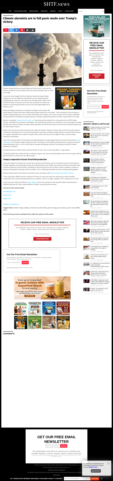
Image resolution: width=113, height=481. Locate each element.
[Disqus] (42, 358)
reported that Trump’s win (25, 120)
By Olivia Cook (100, 182)
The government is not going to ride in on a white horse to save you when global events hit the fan (99, 203)
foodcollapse (69, 11)
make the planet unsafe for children (62, 173)
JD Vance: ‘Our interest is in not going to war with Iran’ (99, 289)
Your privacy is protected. (12, 267)
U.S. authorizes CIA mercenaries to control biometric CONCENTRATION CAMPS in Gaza (100, 265)
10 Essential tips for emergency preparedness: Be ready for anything (99, 248)
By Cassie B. (99, 130)
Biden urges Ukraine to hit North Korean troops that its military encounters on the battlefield (99, 223)
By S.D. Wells (99, 218)
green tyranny (61, 208)
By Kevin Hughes (100, 155)
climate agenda (32, 182)
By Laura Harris (100, 285)
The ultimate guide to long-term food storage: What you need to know (99, 239)
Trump (73, 208)
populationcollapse (20, 11)
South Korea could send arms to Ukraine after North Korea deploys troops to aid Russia (99, 273)
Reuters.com (7, 195)
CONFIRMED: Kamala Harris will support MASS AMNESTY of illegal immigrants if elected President (100, 281)
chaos (60, 11)
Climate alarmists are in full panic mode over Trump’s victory (100, 128)
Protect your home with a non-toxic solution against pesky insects (99, 256)
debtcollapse (33, 11)
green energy (52, 208)
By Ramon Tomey (100, 234)
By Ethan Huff (99, 147)
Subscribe (94, 478)
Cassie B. (15, 26)
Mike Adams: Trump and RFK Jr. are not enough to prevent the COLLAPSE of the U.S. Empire (99, 152)
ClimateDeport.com (9, 191)
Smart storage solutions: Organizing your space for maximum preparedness (97, 160)
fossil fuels (43, 208)
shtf (10, 11)
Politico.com (7, 198)
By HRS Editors (100, 139)
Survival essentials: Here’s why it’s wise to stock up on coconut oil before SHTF (100, 135)
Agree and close (96, 471)
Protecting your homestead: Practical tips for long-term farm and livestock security (99, 179)
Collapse (27, 208)
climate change (18, 208)
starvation (44, 11)
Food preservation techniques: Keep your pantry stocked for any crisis (100, 194)
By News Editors (100, 292)
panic (69, 208)
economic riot (34, 208)
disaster (53, 11)
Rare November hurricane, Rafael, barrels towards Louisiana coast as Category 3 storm (100, 144)
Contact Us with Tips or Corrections (56, 470)
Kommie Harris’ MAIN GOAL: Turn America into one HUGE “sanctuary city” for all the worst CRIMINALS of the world (100, 214)
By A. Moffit (99, 207)
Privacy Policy (56, 475)
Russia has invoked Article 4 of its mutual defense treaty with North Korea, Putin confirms (99, 231)
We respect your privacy (52, 455)
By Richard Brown (101, 226)
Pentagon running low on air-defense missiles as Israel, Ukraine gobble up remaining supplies (98, 170)
